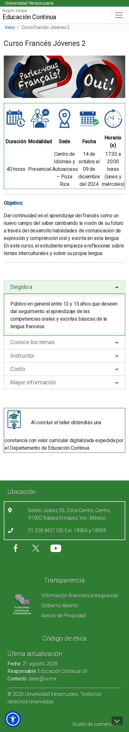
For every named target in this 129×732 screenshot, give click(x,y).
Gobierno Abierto (59, 606)
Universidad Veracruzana (29, 3)
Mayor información (33, 382)
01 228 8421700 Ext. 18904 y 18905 (67, 531)
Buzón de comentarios (97, 724)
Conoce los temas (32, 342)
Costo (17, 369)
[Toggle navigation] (118, 15)
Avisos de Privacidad (63, 616)
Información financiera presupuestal (79, 596)
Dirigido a (21, 287)
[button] (12, 719)
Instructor (22, 355)
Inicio (10, 27)
